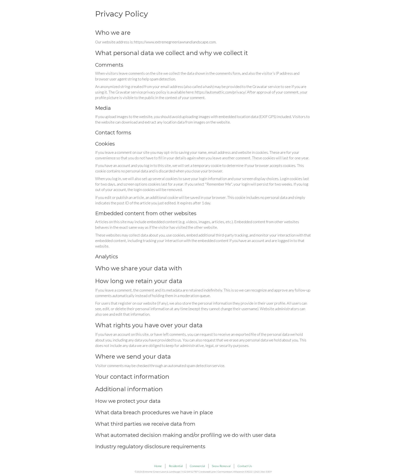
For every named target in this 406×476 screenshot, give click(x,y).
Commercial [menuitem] (197, 466)
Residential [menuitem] (176, 466)
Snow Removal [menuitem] (221, 466)
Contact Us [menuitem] (244, 466)
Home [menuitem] (158, 466)
